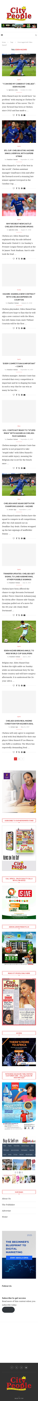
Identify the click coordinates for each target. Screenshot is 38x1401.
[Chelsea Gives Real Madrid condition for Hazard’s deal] (19, 702)
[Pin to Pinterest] (21, 115)
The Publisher (8, 1205)
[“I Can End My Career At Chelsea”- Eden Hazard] (19, 65)
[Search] (36, 35)
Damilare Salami (12, 159)
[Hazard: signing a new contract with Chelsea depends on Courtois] (19, 275)
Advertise (6, 1211)
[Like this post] (14, 115)
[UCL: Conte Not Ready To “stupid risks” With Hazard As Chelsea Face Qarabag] (19, 411)
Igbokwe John (13, 90)
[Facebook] (11, 1367)
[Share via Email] (24, 115)
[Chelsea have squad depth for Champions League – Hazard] (19, 484)
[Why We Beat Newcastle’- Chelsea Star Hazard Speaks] (19, 205)
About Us (6, 1199)
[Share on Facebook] (16, 115)
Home (4, 42)
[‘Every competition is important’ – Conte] (19, 344)
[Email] (26, 1367)
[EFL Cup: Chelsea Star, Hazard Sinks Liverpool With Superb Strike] (19, 131)
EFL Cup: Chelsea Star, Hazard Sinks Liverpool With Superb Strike (19, 153)
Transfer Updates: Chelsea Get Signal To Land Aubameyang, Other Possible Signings (19, 577)
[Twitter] (16, 1367)
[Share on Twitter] (19, 115)
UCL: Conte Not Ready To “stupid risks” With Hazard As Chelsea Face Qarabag (19, 433)
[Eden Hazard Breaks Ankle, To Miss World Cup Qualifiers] (19, 631)
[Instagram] (21, 1367)
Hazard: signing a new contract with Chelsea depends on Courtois (19, 297)
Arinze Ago (12, 509)
